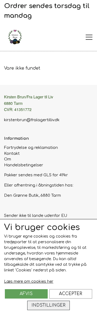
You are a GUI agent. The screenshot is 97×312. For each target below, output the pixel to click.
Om (7, 159)
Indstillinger (48, 305)
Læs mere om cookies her (28, 281)
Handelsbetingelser (23, 165)
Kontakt (12, 153)
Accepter (70, 293)
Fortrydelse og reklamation (31, 147)
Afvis (26, 293)
